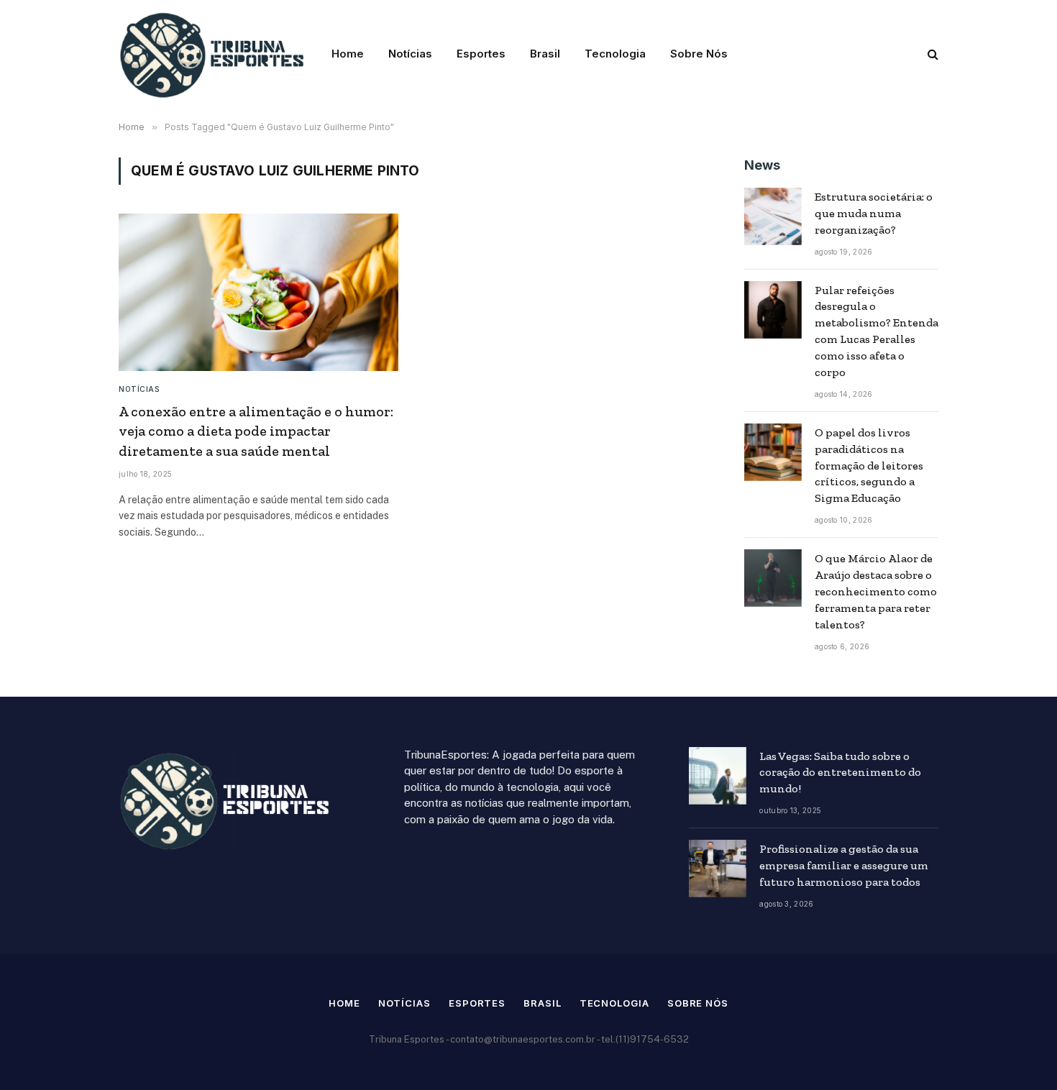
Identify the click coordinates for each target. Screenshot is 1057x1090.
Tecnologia (615, 53)
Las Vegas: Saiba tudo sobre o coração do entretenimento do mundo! (840, 772)
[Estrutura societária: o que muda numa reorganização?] (773, 216)
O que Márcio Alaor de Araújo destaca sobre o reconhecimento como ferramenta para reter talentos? (876, 591)
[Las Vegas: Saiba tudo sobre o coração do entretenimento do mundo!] (717, 776)
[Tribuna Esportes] (213, 54)
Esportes (481, 53)
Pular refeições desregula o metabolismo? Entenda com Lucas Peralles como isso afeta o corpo (876, 331)
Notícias (410, 53)
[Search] (931, 54)
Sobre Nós (699, 53)
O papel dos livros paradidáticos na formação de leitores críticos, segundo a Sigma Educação (869, 465)
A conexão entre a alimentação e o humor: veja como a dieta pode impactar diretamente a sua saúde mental (256, 431)
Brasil (545, 53)
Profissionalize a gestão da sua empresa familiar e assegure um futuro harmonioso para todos (843, 865)
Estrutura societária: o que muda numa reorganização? (874, 213)
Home (347, 53)
